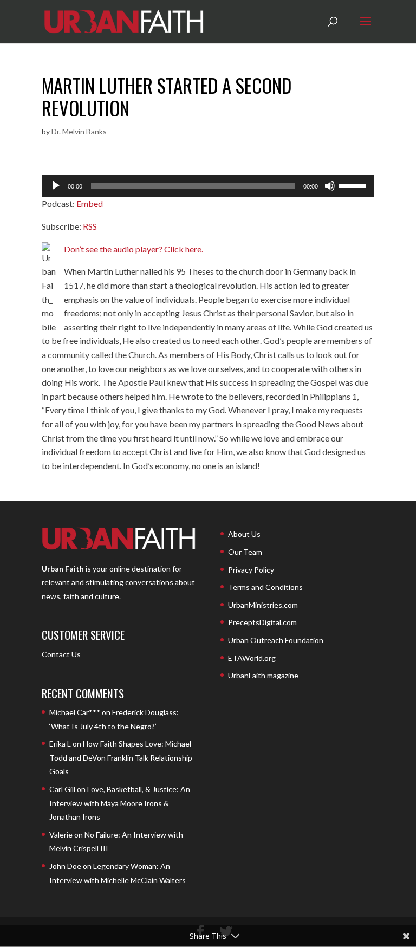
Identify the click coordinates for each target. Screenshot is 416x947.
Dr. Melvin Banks (79, 131)
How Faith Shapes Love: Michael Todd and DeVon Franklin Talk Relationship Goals (120, 757)
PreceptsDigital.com (262, 622)
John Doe (65, 866)
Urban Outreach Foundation (275, 640)
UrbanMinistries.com (263, 604)
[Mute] (329, 185)
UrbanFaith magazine (263, 675)
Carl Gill (62, 789)
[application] (208, 186)
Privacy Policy (251, 569)
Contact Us (61, 654)
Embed (89, 203)
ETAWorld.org (252, 658)
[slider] (354, 184)
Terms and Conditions (265, 587)
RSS (90, 226)
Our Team (245, 551)
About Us (244, 534)
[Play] (55, 185)
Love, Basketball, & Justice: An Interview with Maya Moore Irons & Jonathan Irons (119, 802)
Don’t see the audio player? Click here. (133, 249)
